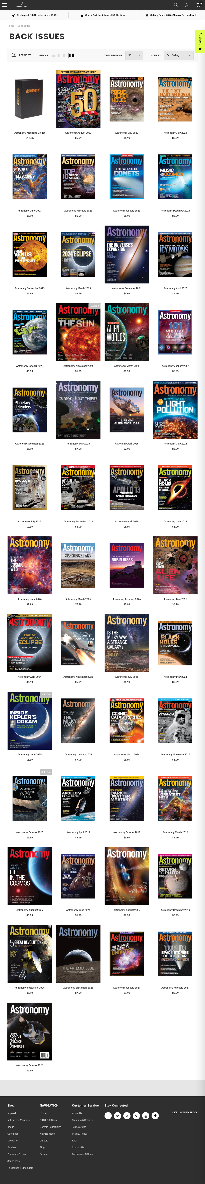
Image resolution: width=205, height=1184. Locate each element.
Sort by (156, 55)
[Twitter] (117, 1115)
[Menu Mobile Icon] (4, 5)
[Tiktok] (155, 1115)
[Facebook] (108, 1115)
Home (10, 25)
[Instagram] (127, 1115)
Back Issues (24, 25)
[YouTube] (145, 1115)
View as (43, 55)
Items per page (113, 55)
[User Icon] (187, 5)
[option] (34, 15)
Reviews (200, 39)
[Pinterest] (136, 1115)
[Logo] (22, 5)
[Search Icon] (176, 5)
